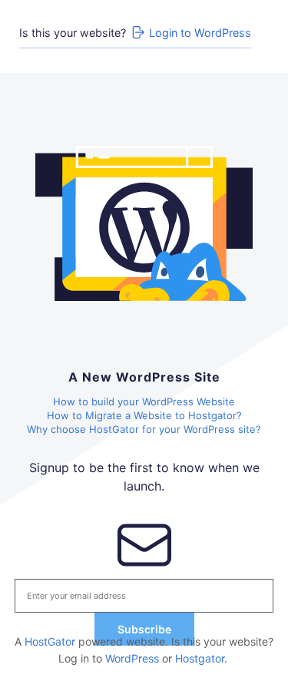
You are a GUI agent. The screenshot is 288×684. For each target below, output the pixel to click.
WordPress (132, 658)
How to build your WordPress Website (144, 401)
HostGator (50, 641)
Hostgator (199, 658)
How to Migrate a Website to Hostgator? (144, 415)
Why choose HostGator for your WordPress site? (144, 429)
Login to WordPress (200, 32)
